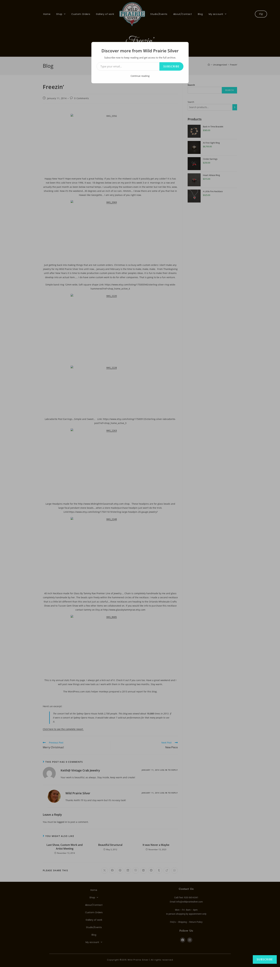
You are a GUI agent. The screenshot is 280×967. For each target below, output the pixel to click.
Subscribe (171, 66)
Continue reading (140, 75)
